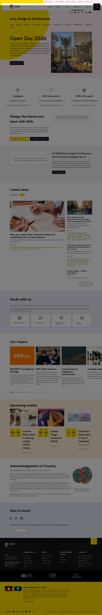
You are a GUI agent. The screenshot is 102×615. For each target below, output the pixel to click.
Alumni (25, 565)
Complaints (94, 611)
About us (19, 24)
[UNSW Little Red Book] (33, 612)
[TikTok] (86, 12)
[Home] (15, 7)
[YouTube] (90, 12)
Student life (57, 24)
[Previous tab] (38, 392)
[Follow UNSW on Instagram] (20, 611)
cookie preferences (71, 118)
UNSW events (63, 559)
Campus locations (83, 560)
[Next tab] (44, 392)
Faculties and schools (84, 558)
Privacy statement (61, 611)
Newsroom (62, 557)
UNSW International (47, 556)
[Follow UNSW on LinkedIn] (14, 611)
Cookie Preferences (51, 611)
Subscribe (13, 530)
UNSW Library (82, 565)
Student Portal (46, 560)
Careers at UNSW (27, 560)
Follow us (8, 611)
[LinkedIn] (75, 12)
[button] (17, 63)
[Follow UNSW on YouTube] (26, 611)
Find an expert (27, 558)
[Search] (96, 6)
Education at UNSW (28, 563)
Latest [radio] (22, 194)
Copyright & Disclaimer (71, 611)
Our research (67, 24)
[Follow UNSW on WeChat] (29, 611)
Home (12, 24)
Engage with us (78, 24)
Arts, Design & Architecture (30, 19)
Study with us (47, 24)
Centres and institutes (85, 563)
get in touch (41, 494)
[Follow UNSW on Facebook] (16, 611)
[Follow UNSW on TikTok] (23, 611)
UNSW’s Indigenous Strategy (27, 494)
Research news (63, 562)
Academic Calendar (46, 563)
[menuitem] (50, 6)
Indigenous (88, 24)
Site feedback (88, 611)
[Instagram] (82, 12)
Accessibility (80, 611)
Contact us (26, 556)
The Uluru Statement (28, 601)
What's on (27, 24)
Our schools (36, 24)
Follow (71, 12)
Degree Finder (45, 558)
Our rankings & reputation (85, 556)
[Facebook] (79, 12)
